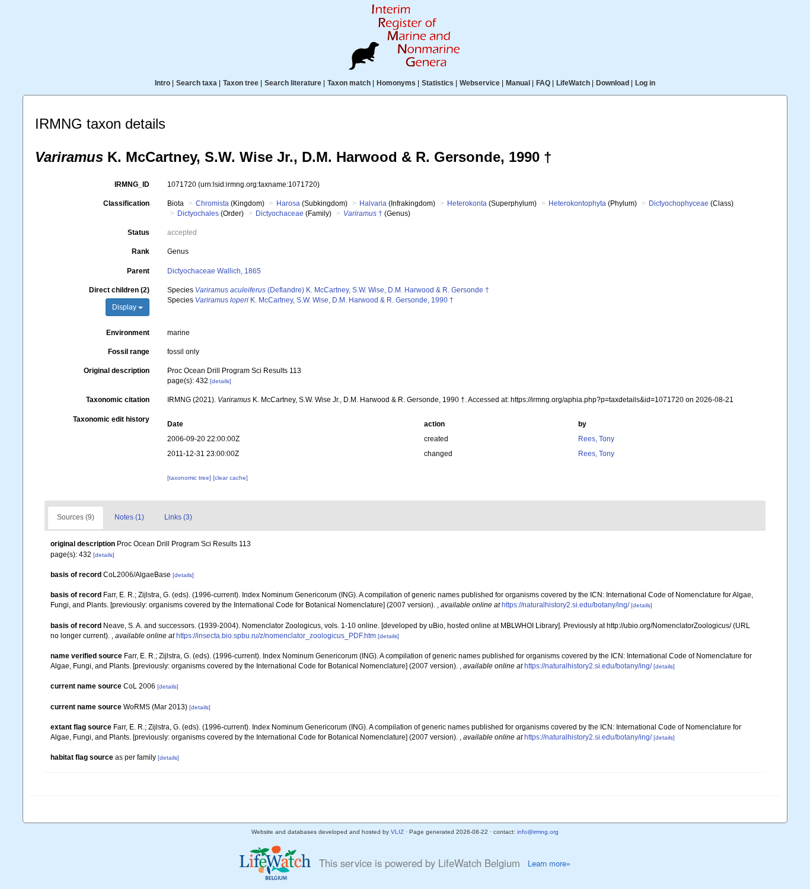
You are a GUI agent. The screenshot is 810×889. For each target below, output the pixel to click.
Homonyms (396, 83)
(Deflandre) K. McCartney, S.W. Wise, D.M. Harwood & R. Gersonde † (342, 290)
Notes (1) (129, 517)
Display (125, 307)
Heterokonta (467, 203)
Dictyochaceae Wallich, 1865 (214, 271)
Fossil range (128, 352)
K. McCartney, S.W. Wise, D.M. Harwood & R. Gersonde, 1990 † (324, 300)
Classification (126, 203)
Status (138, 232)
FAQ (543, 83)
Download (612, 83)
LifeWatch (573, 83)
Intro (162, 83)
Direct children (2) (119, 290)
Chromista (212, 203)
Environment (127, 333)
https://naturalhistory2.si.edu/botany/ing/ (565, 605)
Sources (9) (75, 517)
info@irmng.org (538, 832)
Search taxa (196, 83)
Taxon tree (241, 83)
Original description (116, 371)
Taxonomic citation (117, 400)
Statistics (438, 83)
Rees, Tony (596, 439)
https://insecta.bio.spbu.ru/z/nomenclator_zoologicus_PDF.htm (276, 636)
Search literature (292, 83)
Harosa (288, 203)
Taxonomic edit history (111, 419)
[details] (220, 381)
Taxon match (349, 83)
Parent (138, 271)
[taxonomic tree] (190, 477)
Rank (140, 251)
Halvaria (373, 203)
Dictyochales (198, 213)
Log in (645, 83)
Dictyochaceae (280, 213)
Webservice (480, 83)
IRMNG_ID (131, 184)
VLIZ (397, 832)
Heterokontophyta (577, 203)
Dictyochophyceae (679, 203)
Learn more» (549, 863)
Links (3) (178, 517)
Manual (518, 83)
